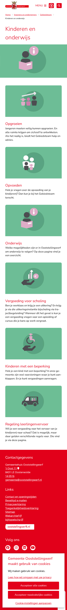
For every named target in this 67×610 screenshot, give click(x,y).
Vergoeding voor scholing (25, 301)
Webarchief (12, 515)
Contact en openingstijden (20, 496)
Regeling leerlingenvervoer (26, 424)
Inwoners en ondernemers (25, 14)
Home (8, 14)
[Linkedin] (24, 547)
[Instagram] (16, 547)
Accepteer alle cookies (33, 585)
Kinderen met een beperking (27, 366)
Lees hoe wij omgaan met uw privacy (29, 577)
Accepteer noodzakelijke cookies (33, 595)
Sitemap (10, 512)
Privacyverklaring (15, 504)
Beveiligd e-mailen (16, 500)
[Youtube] (32, 547)
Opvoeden (13, 185)
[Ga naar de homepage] (17, 5)
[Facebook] (7, 547)
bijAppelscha (12, 519)
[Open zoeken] (59, 5)
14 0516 (9, 476)
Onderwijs (13, 243)
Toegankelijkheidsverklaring (21, 508)
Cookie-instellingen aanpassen (33, 603)
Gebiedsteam (46, 14)
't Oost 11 (11, 468)
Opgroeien (13, 123)
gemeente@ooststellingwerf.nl (23, 480)
